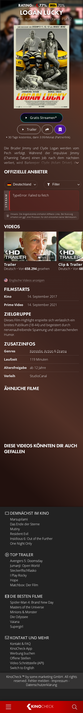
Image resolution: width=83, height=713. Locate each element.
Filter (56, 184)
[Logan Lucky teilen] (47, 129)
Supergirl (16, 627)
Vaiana (14, 622)
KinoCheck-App (21, 648)
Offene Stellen (20, 658)
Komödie (36, 351)
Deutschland (22, 184)
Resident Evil (19, 534)
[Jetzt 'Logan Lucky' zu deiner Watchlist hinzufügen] (60, 129)
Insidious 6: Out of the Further (31, 539)
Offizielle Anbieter (26, 172)
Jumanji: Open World (25, 566)
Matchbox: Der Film (24, 585)
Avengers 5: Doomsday (26, 561)
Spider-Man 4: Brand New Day (31, 602)
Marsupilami (19, 519)
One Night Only (21, 543)
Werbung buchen (22, 653)
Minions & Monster (23, 612)
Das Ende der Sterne (25, 524)
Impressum (60, 681)
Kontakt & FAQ (20, 644)
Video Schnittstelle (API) (27, 663)
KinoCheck (13, 676)
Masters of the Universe (27, 607)
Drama (61, 351)
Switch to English (22, 668)
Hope (14, 580)
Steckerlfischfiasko (23, 570)
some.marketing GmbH (46, 676)
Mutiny (15, 529)
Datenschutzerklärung (41, 685)
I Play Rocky (18, 575)
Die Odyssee (19, 617)
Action (48, 351)
